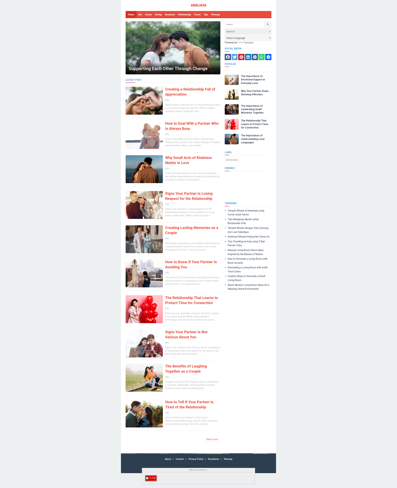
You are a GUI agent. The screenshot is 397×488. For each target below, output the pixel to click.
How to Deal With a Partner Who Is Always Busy (192, 126)
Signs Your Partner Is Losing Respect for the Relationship (189, 196)
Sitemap (228, 459)
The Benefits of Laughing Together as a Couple (186, 369)
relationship (232, 160)
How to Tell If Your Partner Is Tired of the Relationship (189, 404)
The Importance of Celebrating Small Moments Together (252, 109)
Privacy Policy (196, 459)
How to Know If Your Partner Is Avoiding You (191, 264)
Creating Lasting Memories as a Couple (191, 230)
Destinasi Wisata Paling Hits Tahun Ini (249, 236)
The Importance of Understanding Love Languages (253, 139)
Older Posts (212, 439)
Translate (248, 42)
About (168, 459)
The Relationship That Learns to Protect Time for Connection (191, 300)
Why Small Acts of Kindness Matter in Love (188, 160)
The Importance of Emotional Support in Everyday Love (253, 80)
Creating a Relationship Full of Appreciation (190, 92)
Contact (180, 459)
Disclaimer (213, 459)
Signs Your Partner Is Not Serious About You (186, 334)
